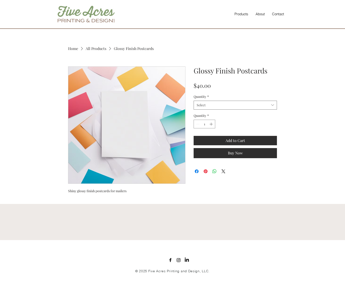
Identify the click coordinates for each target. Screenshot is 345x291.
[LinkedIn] (186, 260)
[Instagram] (178, 260)
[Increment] (212, 124)
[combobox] (235, 105)
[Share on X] (223, 171)
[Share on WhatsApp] (214, 171)
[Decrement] (197, 124)
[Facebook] (170, 260)
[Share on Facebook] (196, 171)
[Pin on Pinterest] (205, 171)
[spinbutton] (204, 124)
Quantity (201, 96)
